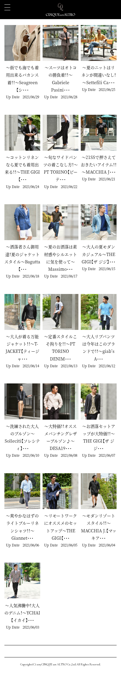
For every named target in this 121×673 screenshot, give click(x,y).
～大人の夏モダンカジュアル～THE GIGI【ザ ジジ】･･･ (98, 254)
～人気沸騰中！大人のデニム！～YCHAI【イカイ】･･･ (22, 612)
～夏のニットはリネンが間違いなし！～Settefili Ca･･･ (98, 74)
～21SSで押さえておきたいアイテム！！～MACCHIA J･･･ (99, 164)
